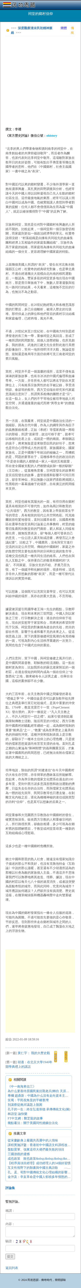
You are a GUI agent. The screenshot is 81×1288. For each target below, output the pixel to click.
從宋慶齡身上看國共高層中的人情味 (33, 1140)
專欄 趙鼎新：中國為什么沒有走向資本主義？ (39, 1095)
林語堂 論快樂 (17, 1113)
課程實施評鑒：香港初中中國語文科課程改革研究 (42, 1145)
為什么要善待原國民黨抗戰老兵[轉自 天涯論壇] (40, 1091)
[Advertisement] (40, 80)
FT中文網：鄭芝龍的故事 (25, 1118)
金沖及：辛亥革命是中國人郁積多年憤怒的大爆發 (42, 1176)
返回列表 (12, 1268)
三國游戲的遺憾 (19, 1154)
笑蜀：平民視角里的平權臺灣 (28, 1100)
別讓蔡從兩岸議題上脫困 (25, 1104)
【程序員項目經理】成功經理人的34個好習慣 (39, 1163)
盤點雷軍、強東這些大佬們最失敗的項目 (36, 1149)
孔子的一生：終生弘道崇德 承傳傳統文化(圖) (39, 1109)
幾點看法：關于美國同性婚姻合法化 (33, 1123)
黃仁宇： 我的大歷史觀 (34, 1053)
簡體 (64, 28)
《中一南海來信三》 (22, 1086)
